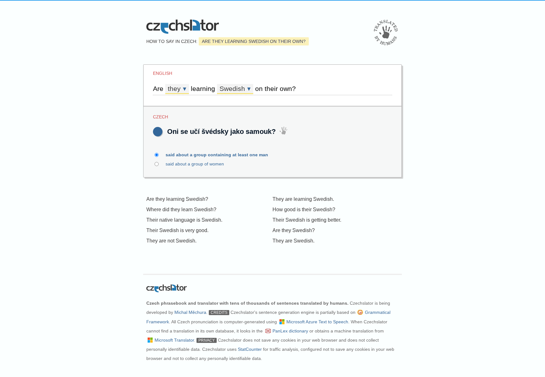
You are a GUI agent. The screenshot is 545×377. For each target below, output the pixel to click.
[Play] (157, 131)
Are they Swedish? (293, 230)
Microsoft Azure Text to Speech (317, 321)
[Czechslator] (182, 27)
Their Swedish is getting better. (306, 220)
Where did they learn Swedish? (181, 209)
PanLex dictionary (290, 330)
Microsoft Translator (174, 340)
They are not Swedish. (171, 240)
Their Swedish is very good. (177, 230)
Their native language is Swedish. (184, 220)
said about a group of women (195, 163)
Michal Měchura (190, 312)
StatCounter (250, 349)
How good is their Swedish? (303, 209)
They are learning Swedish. (303, 199)
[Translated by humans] (386, 32)
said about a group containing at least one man (217, 154)
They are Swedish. (293, 240)
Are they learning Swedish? (177, 199)
